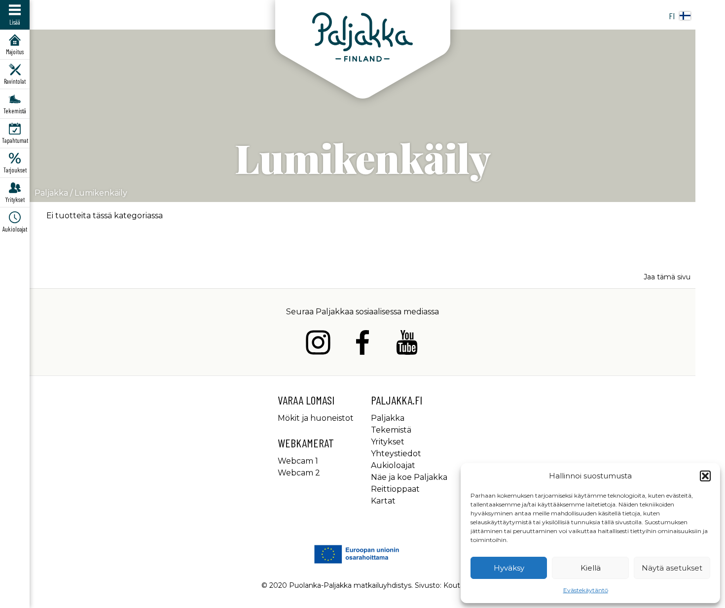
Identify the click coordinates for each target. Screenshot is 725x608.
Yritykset (387, 441)
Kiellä (590, 568)
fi (672, 15)
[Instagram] (318, 344)
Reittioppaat (395, 489)
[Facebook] (362, 344)
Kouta (453, 585)
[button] (705, 476)
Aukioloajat (393, 465)
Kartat (383, 501)
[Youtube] (407, 344)
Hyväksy (509, 568)
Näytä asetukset (672, 568)
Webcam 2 (299, 472)
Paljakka (51, 193)
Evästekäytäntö (585, 590)
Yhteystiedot (396, 453)
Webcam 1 (298, 461)
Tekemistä (391, 430)
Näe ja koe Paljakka (409, 477)
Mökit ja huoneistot (316, 418)
